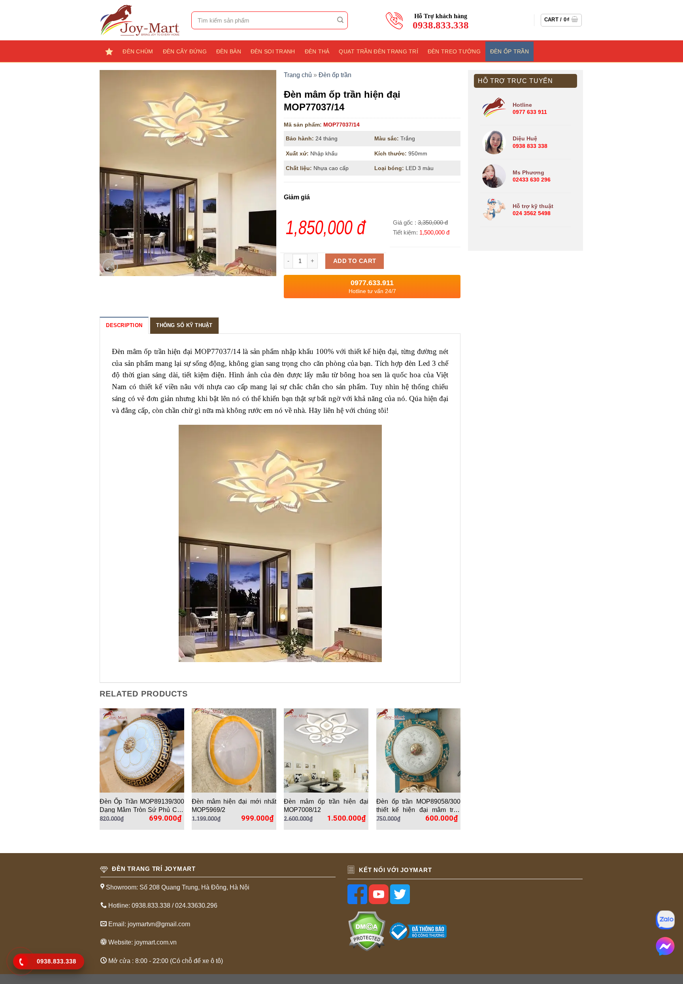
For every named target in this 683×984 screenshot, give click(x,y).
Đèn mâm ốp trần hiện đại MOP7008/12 (326, 805)
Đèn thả (317, 51)
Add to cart (354, 260)
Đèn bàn (228, 51)
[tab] (124, 325)
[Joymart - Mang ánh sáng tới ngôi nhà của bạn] (139, 20)
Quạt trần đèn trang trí (378, 51)
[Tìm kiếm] (340, 20)
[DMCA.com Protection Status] (366, 931)
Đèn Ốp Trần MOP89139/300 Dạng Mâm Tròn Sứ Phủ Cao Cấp (142, 805)
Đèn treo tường (454, 51)
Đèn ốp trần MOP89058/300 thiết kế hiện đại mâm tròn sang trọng (418, 805)
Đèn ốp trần (509, 51)
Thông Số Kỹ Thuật (184, 325)
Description (124, 325)
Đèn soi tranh (273, 51)
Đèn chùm (138, 51)
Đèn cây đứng (185, 51)
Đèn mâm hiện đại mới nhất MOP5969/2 (234, 805)
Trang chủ (298, 75)
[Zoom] (110, 266)
